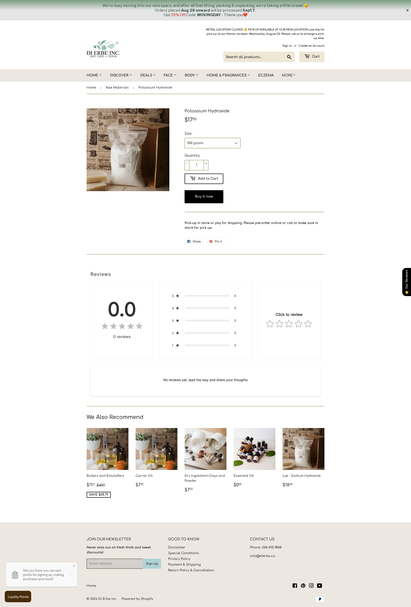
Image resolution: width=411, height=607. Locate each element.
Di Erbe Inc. (107, 599)
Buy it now (204, 196)
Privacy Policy (179, 559)
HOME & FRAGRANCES (227, 75)
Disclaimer (176, 547)
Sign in (287, 45)
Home (91, 87)
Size (188, 133)
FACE (169, 75)
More (287, 75)
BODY (190, 75)
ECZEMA (266, 75)
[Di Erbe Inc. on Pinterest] (303, 586)
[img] (122, 327)
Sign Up (152, 563)
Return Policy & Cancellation (191, 570)
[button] (205, 295)
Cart (315, 56)
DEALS (146, 75)
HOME (93, 75)
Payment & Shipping (184, 564)
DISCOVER (119, 75)
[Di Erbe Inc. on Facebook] (294, 586)
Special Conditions (183, 553)
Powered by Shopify (137, 599)
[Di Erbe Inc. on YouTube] (319, 586)
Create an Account (311, 45)
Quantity (192, 155)
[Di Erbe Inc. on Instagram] (311, 586)
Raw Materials (117, 87)
